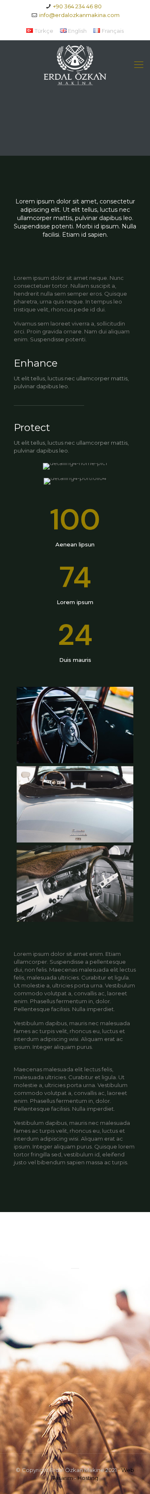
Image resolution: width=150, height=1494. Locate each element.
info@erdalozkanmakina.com (79, 15)
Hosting (88, 1477)
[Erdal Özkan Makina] (75, 64)
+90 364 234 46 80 (77, 6)
